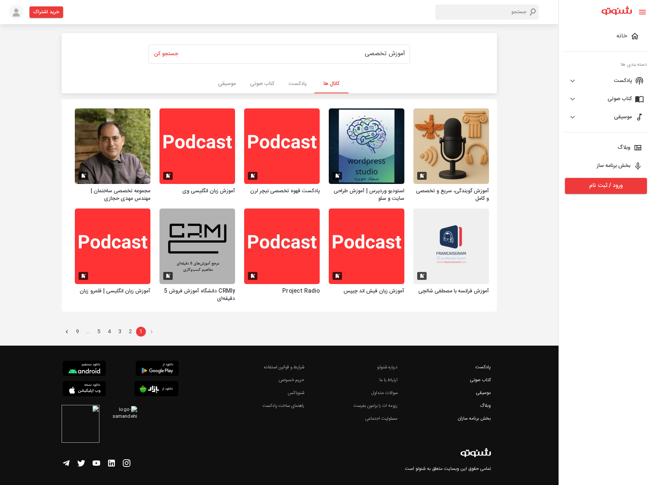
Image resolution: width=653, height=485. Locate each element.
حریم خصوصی (291, 380)
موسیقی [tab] (227, 83)
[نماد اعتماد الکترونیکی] (80, 425)
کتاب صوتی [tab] (262, 83)
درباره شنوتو (387, 367)
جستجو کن (166, 54)
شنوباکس (296, 392)
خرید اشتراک (46, 12)
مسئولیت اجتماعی (381, 418)
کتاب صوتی (480, 380)
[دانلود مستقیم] (84, 369)
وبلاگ (485, 405)
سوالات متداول (384, 392)
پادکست (483, 367)
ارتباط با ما (388, 380)
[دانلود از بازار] (156, 390)
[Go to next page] (67, 332)
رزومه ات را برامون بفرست (375, 405)
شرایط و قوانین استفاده (284, 367)
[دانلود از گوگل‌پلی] (157, 369)
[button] (606, 81)
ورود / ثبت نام (605, 185)
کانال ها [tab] (331, 83)
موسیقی (483, 392)
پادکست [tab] (297, 83)
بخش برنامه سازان (474, 418)
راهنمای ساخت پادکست (283, 405)
